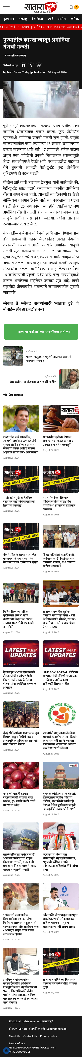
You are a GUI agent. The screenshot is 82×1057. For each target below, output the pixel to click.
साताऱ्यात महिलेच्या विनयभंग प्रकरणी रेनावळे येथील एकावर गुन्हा (60, 983)
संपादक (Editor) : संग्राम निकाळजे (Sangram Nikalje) (38, 1029)
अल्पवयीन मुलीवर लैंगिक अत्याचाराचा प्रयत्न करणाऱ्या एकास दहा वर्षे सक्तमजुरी (48, 27)
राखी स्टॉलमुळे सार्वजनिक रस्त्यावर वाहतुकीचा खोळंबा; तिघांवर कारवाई (19, 501)
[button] (6, 7)
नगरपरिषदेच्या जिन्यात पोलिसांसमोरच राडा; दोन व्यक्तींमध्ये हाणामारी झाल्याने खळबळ (59, 503)
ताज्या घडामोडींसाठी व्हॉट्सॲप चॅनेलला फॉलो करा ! (44, 331)
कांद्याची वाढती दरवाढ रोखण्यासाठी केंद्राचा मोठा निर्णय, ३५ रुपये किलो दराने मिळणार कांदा (19, 799)
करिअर (75, 19)
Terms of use (17, 1043)
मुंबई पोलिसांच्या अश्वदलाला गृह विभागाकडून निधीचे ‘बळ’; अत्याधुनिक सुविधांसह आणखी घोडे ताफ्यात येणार (21, 739)
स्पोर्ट (50, 19)
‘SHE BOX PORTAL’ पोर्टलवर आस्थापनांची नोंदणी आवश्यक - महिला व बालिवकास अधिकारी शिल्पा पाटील (60, 678)
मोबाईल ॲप (12, 309)
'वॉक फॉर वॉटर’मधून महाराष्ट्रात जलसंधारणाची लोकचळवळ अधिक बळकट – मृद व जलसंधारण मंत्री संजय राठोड (60, 921)
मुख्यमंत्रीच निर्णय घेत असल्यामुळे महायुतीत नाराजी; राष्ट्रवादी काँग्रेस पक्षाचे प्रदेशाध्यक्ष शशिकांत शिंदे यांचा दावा (60, 862)
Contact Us (30, 1036)
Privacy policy (48, 1036)
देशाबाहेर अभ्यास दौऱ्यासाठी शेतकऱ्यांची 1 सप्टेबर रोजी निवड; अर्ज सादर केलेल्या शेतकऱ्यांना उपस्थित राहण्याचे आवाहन (20, 680)
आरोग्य (62, 19)
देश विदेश (37, 19)
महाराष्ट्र (23, 19)
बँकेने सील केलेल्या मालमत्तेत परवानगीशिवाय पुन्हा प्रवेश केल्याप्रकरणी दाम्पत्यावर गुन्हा (20, 558)
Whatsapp (10, 65)
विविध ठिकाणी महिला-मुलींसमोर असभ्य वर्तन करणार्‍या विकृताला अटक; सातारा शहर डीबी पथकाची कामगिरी (18, 619)
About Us (14, 1036)
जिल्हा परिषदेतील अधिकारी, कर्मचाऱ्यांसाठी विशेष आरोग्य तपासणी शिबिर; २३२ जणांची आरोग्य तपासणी (59, 560)
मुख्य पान (8, 19)
